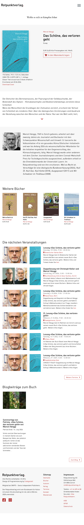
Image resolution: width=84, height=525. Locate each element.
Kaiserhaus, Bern (50, 296)
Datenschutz (68, 506)
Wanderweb (47, 495)
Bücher (46, 481)
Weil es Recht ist (7, 217)
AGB (65, 501)
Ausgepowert (48, 217)
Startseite (46, 478)
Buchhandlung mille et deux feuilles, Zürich (60, 276)
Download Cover (8, 84)
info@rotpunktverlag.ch (72, 485)
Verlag (45, 486)
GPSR (66, 503)
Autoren (46, 483)
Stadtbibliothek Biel (51, 360)
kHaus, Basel (49, 339)
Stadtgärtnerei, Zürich (52, 320)
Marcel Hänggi (48, 32)
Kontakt (46, 492)
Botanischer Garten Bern (53, 252)
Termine (46, 489)
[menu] (79, 6)
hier (57, 262)
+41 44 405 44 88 (75, 489)
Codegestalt (28, 481)
